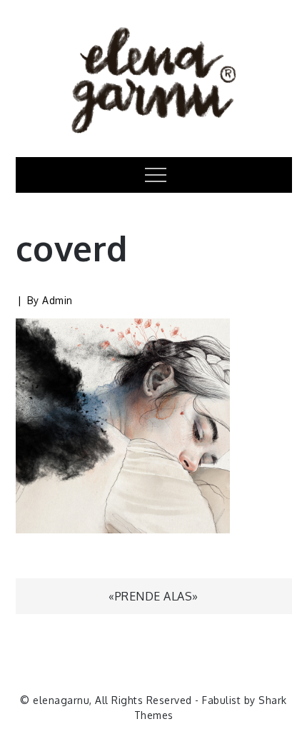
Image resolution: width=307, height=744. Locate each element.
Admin (57, 300)
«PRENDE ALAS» (153, 596)
